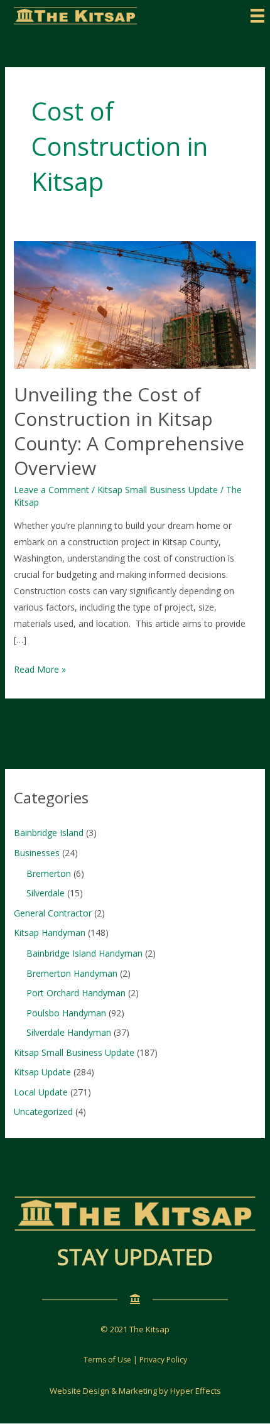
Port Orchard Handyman (76, 993)
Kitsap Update (42, 1072)
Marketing (138, 1390)
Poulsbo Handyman (66, 1013)
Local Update (41, 1092)
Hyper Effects (195, 1390)
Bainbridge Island (49, 833)
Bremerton (48, 873)
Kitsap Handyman (49, 932)
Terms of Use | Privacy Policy (135, 1359)
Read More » (40, 670)
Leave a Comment (51, 490)
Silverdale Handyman (68, 1032)
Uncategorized (43, 1111)
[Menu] (257, 15)
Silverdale (45, 893)
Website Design (79, 1390)
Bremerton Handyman (71, 973)
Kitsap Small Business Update (157, 490)
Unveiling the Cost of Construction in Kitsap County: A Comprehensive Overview (129, 431)
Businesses (37, 853)
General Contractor (53, 913)
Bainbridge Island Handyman (84, 953)
